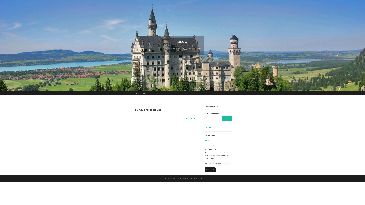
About (145, 93)
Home (137, 93)
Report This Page (191, 119)
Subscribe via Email (212, 149)
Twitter (208, 127)
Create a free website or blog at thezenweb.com (182, 178)
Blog (182, 41)
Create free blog (210, 146)
